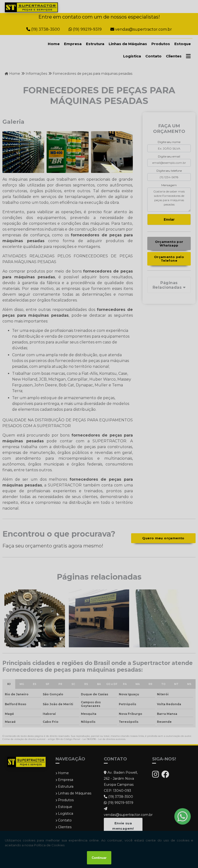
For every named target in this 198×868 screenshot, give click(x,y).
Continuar (99, 858)
